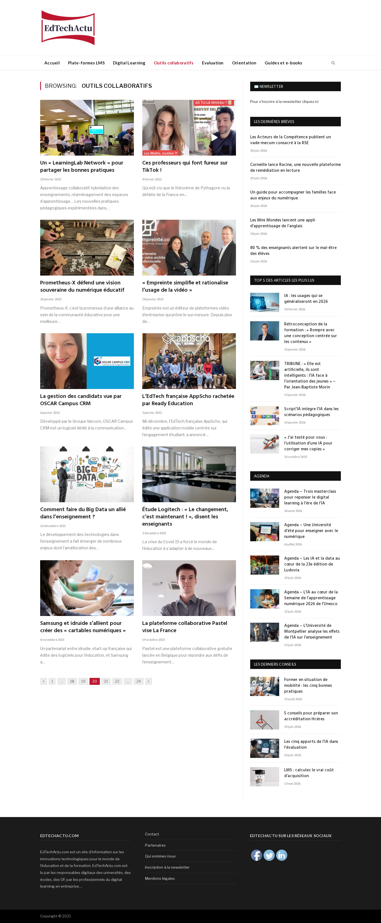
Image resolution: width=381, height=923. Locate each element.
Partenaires (155, 845)
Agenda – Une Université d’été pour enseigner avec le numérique (311, 531)
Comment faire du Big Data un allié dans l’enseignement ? (83, 513)
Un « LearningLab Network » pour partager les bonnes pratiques (81, 167)
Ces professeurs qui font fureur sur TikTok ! (185, 167)
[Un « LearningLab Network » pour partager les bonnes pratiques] (87, 128)
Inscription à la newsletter (167, 867)
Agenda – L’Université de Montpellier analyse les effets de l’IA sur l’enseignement (311, 632)
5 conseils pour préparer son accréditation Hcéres (311, 716)
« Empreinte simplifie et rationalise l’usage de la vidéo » (185, 287)
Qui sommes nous (160, 856)
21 (106, 681)
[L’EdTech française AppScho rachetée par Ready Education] (189, 361)
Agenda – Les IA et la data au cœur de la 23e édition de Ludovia (312, 564)
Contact (152, 834)
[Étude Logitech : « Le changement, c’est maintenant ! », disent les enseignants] (189, 474)
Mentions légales (160, 878)
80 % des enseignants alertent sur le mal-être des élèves (293, 251)
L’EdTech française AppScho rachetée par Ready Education (188, 400)
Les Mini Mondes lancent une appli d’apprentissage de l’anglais (282, 223)
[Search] (333, 63)
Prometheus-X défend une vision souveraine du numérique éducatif (82, 287)
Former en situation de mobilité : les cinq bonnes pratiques (308, 686)
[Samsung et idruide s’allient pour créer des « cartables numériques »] (87, 588)
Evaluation (213, 62)
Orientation (244, 62)
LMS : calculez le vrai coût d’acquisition (309, 773)
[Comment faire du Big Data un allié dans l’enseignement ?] (87, 474)
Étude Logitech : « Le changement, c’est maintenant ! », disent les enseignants (185, 517)
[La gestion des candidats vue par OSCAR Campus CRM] (87, 361)
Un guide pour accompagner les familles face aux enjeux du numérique (293, 195)
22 (117, 681)
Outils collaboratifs (174, 62)
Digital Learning (129, 62)
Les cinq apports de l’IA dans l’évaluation (311, 745)
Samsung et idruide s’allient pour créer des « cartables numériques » (83, 627)
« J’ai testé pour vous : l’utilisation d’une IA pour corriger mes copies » (308, 443)
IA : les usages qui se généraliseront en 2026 (306, 299)
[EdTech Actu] (68, 27)
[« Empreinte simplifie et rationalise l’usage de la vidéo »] (189, 248)
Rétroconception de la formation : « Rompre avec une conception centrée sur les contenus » (310, 333)
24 (138, 681)
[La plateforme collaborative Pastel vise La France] (189, 588)
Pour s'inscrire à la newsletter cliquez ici (284, 101)
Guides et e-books (283, 62)
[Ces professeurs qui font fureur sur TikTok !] (189, 128)
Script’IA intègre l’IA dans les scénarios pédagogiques (311, 412)
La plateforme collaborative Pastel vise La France (184, 627)
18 (72, 681)
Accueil (52, 62)
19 (83, 681)
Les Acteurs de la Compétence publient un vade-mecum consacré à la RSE (290, 140)
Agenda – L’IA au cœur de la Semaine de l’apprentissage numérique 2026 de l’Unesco (311, 598)
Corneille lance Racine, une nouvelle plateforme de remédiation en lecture (295, 168)
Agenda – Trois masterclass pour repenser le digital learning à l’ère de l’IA (310, 497)
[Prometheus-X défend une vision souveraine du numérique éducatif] (87, 248)
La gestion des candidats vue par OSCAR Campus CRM (81, 400)
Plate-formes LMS (86, 62)
